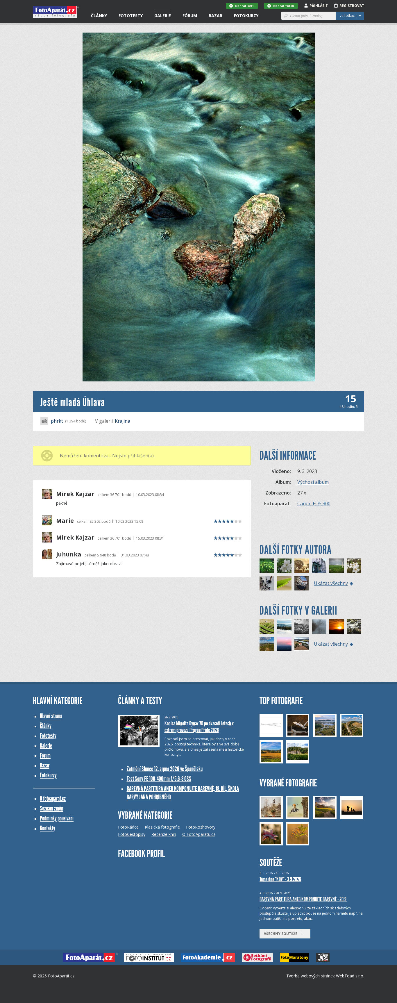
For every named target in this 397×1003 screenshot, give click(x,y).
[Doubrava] (354, 626)
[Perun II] (301, 626)
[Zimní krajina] (284, 626)
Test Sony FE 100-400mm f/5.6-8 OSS (159, 779)
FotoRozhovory (200, 827)
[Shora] (267, 583)
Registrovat (351, 5)
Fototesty (131, 15)
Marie (65, 520)
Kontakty (47, 828)
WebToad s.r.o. (350, 976)
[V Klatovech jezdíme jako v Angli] (301, 583)
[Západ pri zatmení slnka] (336, 626)
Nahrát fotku (283, 6)
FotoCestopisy (131, 834)
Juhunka (68, 554)
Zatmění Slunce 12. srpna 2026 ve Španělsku (165, 769)
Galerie (162, 15)
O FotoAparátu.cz (198, 834)
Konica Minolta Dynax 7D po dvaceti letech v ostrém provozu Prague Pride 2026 (199, 726)
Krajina (122, 421)
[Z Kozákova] (284, 644)
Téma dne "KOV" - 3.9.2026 (280, 879)
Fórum (190, 15)
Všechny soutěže (282, 933)
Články (99, 15)
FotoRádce (128, 827)
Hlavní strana (51, 716)
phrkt (57, 421)
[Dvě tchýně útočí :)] (284, 583)
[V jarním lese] (267, 565)
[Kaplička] (301, 565)
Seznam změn (51, 808)
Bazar (215, 15)
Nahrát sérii (244, 6)
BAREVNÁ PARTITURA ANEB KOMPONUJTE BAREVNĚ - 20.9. (303, 899)
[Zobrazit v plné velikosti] (199, 207)
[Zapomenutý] (267, 626)
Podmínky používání (57, 818)
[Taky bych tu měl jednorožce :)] (319, 565)
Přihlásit (319, 5)
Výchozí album (313, 482)
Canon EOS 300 (313, 503)
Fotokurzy (246, 15)
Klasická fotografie (162, 827)
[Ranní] (319, 626)
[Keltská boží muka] (336, 565)
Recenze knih (163, 834)
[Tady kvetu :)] (284, 565)
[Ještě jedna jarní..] (354, 565)
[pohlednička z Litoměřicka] (301, 644)
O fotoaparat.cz (53, 798)
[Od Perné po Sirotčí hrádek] (267, 644)
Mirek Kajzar (75, 493)
